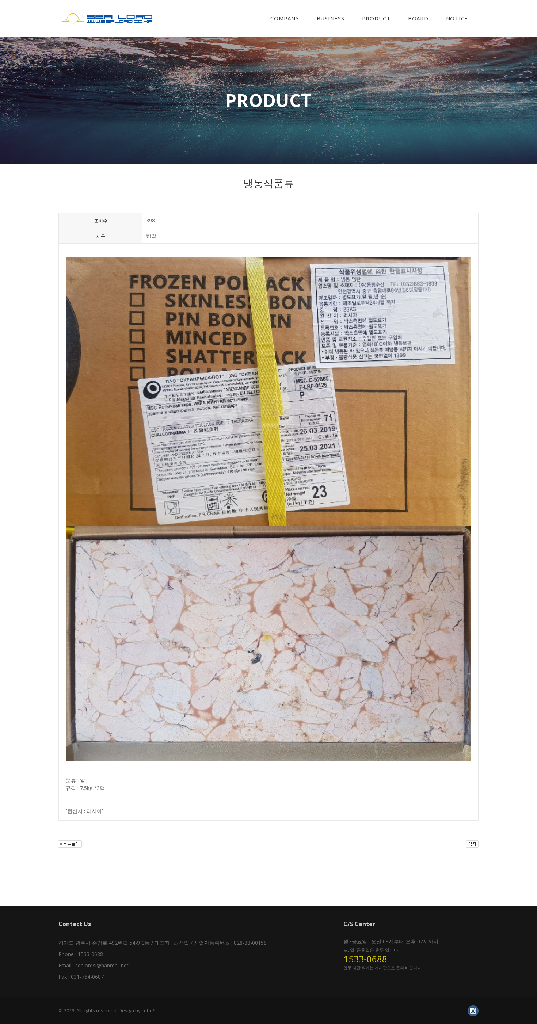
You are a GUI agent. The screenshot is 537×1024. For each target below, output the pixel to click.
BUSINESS (330, 18)
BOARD (418, 18)
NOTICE (457, 18)
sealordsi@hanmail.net (102, 965)
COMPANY (284, 18)
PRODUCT (376, 18)
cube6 (148, 1010)
